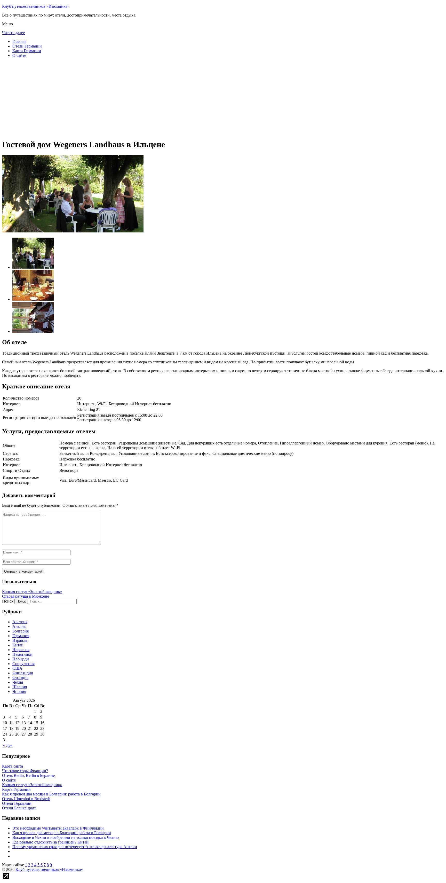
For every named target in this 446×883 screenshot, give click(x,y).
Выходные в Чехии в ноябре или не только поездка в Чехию (65, 837)
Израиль (19, 640)
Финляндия (22, 673)
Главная (19, 41)
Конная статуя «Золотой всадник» (32, 591)
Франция (20, 677)
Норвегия (20, 649)
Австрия (19, 622)
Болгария (20, 631)
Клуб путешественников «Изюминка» (35, 6)
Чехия (17, 682)
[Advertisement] (157, 98)
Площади (20, 659)
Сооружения (23, 663)
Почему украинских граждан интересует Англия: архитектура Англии (74, 847)
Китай (17, 645)
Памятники (22, 654)
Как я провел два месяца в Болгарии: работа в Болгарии (61, 833)
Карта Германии (26, 51)
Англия (19, 626)
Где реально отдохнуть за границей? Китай (50, 842)
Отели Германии (27, 46)
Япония (19, 691)
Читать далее (13, 32)
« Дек (8, 745)
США (17, 668)
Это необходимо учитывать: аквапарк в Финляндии (58, 828)
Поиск (7, 601)
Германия (20, 636)
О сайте (19, 55)
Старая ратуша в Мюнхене (25, 596)
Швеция (19, 687)
